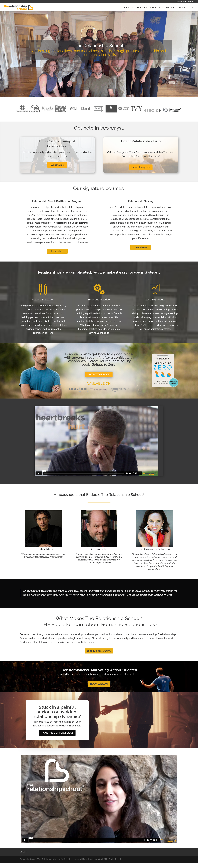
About (127, 7)
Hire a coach (156, 7)
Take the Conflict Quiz (57, 732)
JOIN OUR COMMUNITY (99, 651)
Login (191, 7)
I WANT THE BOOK (99, 374)
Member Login (181, 2)
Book (180, 7)
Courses (140, 7)
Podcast (170, 7)
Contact (191, 2)
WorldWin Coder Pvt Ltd (110, 859)
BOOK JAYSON (99, 683)
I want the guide (140, 167)
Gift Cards (23, 852)
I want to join (57, 164)
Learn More (57, 251)
